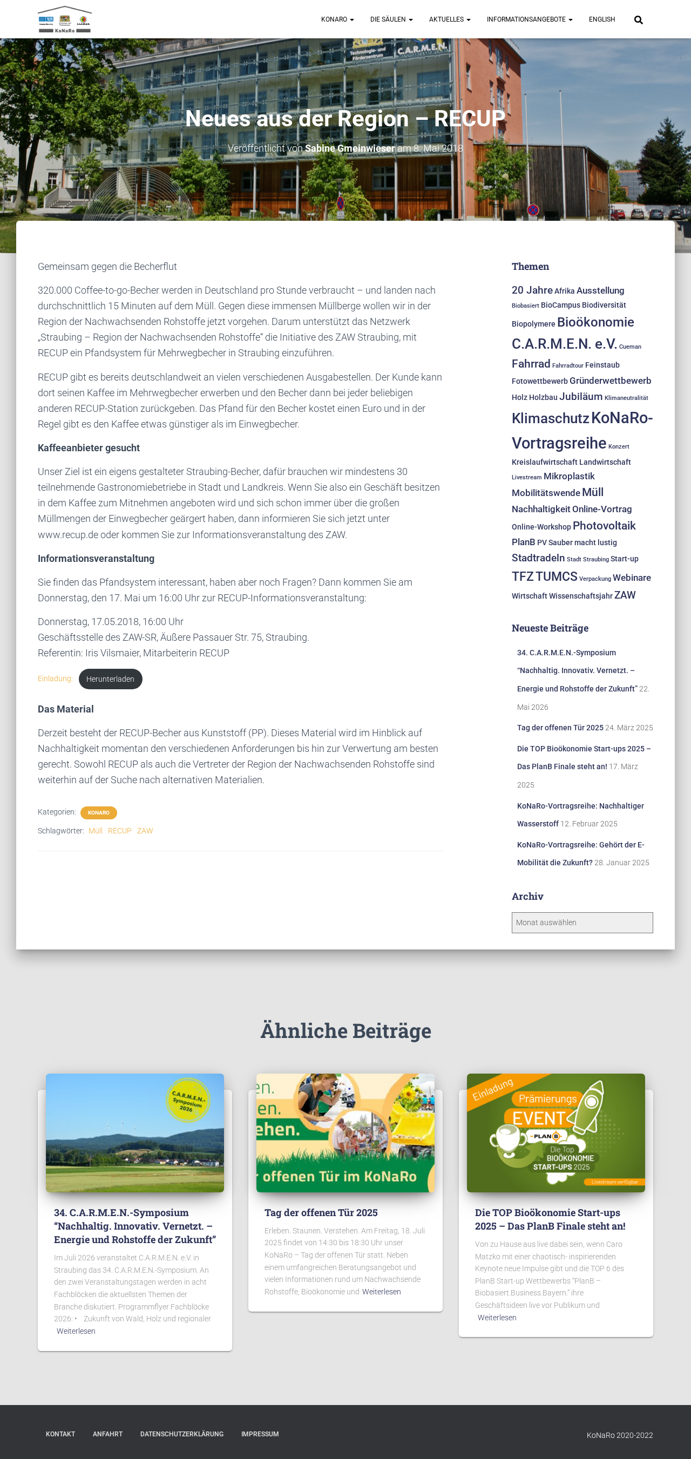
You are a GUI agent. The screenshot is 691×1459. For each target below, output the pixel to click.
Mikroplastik (569, 476)
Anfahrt (108, 1434)
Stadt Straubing (588, 559)
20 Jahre (532, 290)
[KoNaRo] (65, 19)
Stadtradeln (538, 558)
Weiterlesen (76, 1331)
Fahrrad (531, 363)
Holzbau (543, 397)
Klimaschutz (551, 418)
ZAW (145, 830)
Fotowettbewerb (540, 381)
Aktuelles (447, 19)
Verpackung (595, 578)
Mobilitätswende (546, 492)
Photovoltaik (604, 525)
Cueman (630, 346)
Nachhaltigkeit (541, 509)
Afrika (564, 291)
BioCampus (560, 305)
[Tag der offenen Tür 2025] (345, 1132)
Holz (519, 397)
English (602, 19)
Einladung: (55, 679)
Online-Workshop (541, 527)
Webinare (632, 577)
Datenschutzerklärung (181, 1434)
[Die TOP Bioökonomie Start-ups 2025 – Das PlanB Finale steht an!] (556, 1132)
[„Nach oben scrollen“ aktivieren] (669, 1437)
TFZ (523, 576)
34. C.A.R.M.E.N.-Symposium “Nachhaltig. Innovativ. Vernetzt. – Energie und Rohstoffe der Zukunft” (577, 670)
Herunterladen (110, 679)
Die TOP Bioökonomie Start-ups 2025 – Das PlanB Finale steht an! (550, 1219)
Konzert (618, 446)
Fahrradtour (568, 365)
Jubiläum (581, 396)
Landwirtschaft (605, 462)
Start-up (625, 559)
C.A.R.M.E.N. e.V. (565, 344)
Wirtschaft (529, 596)
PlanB (524, 542)
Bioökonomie (595, 322)
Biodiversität (604, 305)
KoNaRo (335, 19)
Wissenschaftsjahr (581, 596)
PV (542, 542)
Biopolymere (533, 324)
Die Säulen (389, 19)
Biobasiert (525, 305)
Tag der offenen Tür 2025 (560, 727)
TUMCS (557, 576)
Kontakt (60, 1434)
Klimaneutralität (626, 398)
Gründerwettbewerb (611, 380)
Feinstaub (602, 365)
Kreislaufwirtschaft (545, 462)
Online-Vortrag (602, 509)
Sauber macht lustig (582, 542)
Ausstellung (601, 290)
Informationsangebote (527, 19)
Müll (96, 830)
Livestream (527, 477)
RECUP (120, 830)
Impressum (260, 1434)
